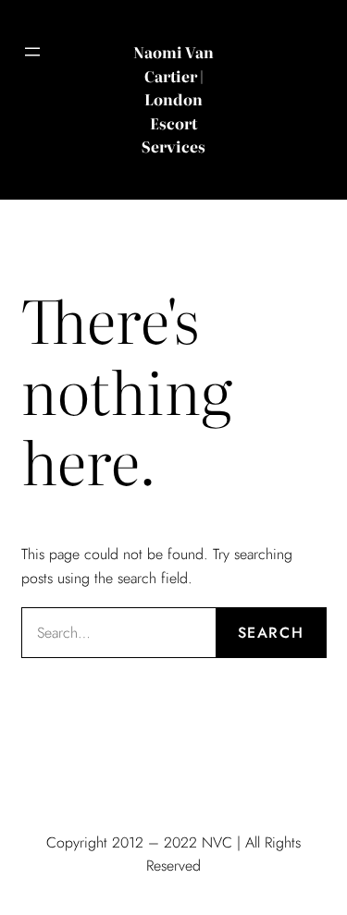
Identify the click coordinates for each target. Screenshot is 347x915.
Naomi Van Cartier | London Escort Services (173, 99)
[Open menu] (32, 52)
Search (271, 632)
